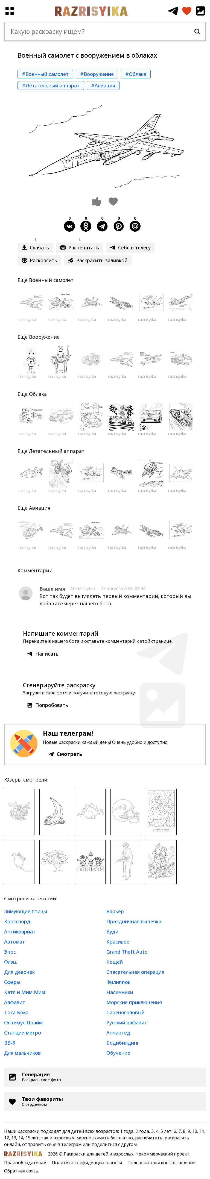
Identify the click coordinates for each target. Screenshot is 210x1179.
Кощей (114, 962)
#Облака (135, 74)
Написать (47, 653)
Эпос (10, 951)
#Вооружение (97, 74)
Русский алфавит (126, 1022)
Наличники (119, 992)
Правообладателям (25, 1162)
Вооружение (44, 337)
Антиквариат (20, 931)
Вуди (112, 931)
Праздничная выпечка (133, 921)
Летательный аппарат (56, 451)
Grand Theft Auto (127, 951)
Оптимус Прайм (23, 1022)
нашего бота (95, 603)
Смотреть (69, 754)
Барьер (115, 911)
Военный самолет (51, 280)
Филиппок (118, 982)
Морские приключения (134, 1002)
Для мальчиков (22, 1053)
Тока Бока (16, 1012)
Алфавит (14, 1002)
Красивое (117, 941)
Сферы (12, 982)
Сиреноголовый (125, 1012)
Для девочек (19, 972)
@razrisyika (83, 588)
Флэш (11, 962)
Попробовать (51, 705)
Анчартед (118, 1032)
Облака (38, 394)
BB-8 (9, 1042)
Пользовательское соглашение (161, 1162)
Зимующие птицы (25, 911)
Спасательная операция (135, 972)
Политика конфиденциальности (87, 1162)
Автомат (14, 941)
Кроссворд (17, 921)
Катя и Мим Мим (24, 992)
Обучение (118, 1053)
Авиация (39, 508)
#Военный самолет (45, 74)
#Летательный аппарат (51, 85)
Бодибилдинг (122, 1042)
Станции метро (22, 1032)
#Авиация (103, 85)
